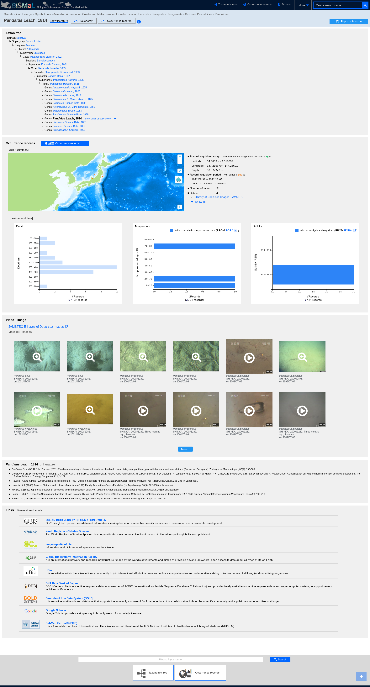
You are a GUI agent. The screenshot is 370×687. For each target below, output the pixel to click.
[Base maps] (178, 179)
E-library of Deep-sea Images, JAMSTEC (218, 196)
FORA (229, 230)
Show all (200, 201)
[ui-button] (365, 5)
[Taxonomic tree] (153, 666)
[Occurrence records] (200, 666)
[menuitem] (303, 5)
